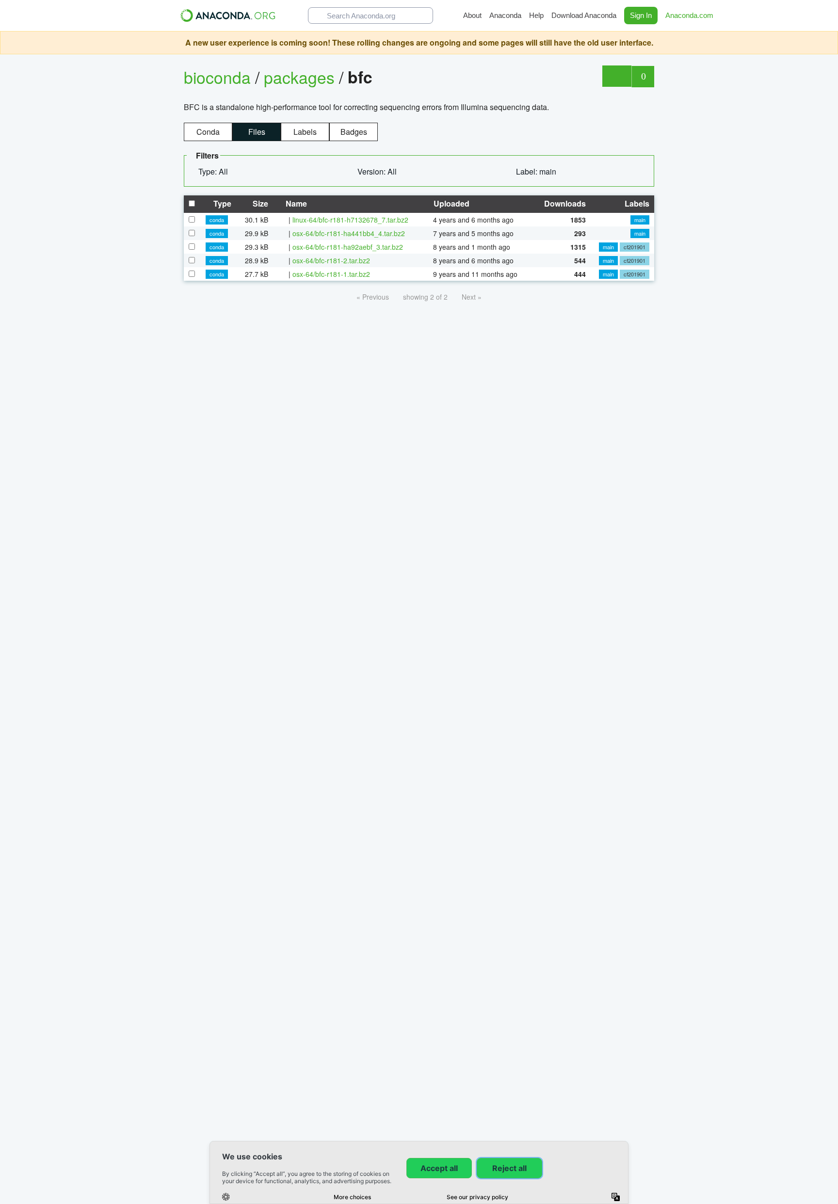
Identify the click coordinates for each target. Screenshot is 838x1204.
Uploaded (450, 203)
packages (301, 77)
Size (259, 203)
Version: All (378, 171)
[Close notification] (828, 42)
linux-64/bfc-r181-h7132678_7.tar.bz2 (350, 220)
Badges (353, 131)
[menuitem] (217, 171)
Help (536, 15)
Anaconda (505, 15)
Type (221, 203)
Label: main (537, 171)
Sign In (641, 15)
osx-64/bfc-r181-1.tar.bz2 (331, 274)
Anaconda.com (690, 15)
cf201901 (634, 247)
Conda (208, 131)
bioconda (217, 76)
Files (256, 131)
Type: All (214, 171)
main (639, 220)
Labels (305, 131)
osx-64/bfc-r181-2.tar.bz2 (331, 260)
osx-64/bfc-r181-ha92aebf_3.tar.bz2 (347, 247)
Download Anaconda (583, 15)
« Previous (372, 297)
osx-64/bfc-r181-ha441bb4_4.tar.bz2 (348, 233)
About (472, 15)
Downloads (564, 203)
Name (295, 203)
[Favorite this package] (616, 76)
